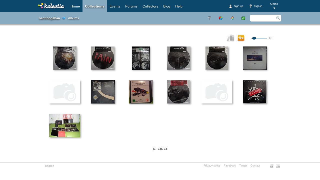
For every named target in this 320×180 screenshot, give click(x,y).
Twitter (243, 165)
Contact (255, 165)
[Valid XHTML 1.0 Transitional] (278, 166)
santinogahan (49, 18)
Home (75, 6)
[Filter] (209, 18)
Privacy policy (212, 165)
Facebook (230, 165)
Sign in (258, 6)
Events (115, 6)
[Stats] (220, 18)
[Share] (243, 18)
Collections (94, 6)
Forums (131, 6)
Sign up (238, 6)
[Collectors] (232, 18)
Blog (166, 6)
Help (178, 6)
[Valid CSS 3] (272, 166)
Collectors (150, 6)
